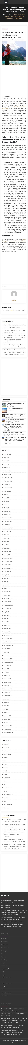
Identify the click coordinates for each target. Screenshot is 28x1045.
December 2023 (8, 558)
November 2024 (8, 521)
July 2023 (6, 575)
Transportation (8, 788)
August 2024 (7, 531)
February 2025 (7, 511)
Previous (4, 286)
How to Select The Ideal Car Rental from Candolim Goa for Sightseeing (15, 326)
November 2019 (8, 689)
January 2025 (7, 514)
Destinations (7, 754)
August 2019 (7, 699)
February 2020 (7, 679)
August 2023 (7, 571)
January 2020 (7, 682)
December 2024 (8, 518)
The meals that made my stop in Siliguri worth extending (14, 331)
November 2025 (8, 481)
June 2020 (6, 669)
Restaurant (7, 777)
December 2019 (8, 685)
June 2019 (6, 705)
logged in (12, 310)
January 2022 (7, 632)
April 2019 (6, 709)
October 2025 (7, 484)
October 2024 (7, 524)
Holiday (6, 767)
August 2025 (7, 491)
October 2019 (7, 692)
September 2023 (8, 568)
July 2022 (6, 612)
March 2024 (7, 548)
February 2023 (7, 591)
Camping (6, 747)
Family (5, 757)
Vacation (6, 808)
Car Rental (6, 751)
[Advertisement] (14, 80)
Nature (5, 774)
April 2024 (6, 544)
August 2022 (7, 608)
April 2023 (6, 585)
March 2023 (7, 588)
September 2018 (8, 732)
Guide (5, 764)
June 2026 (6, 461)
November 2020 (8, 659)
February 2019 (7, 716)
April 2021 (6, 655)
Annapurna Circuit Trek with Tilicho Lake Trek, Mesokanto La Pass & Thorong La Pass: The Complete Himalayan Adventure (15, 339)
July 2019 (6, 702)
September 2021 (8, 645)
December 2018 (8, 722)
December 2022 (8, 598)
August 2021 (7, 648)
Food (5, 761)
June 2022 (6, 615)
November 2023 (8, 561)
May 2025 (6, 501)
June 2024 (6, 538)
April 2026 (6, 464)
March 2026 (7, 467)
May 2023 (6, 581)
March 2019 (7, 712)
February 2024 (7, 551)
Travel (5, 29)
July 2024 (6, 534)
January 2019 (7, 719)
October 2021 (7, 642)
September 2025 (8, 487)
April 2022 (6, 622)
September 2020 (8, 662)
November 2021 (8, 638)
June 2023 (6, 578)
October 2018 (7, 729)
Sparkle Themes (16, 1042)
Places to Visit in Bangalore (15, 408)
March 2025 (7, 508)
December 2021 (8, 635)
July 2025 (6, 494)
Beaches (6, 744)
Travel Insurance (8, 794)
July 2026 (6, 457)
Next (24, 286)
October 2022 (7, 602)
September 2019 (8, 695)
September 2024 (8, 528)
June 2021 (6, 652)
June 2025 (6, 498)
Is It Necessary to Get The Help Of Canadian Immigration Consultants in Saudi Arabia (13, 35)
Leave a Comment (19, 39)
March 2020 (7, 675)
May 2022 (6, 618)
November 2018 (8, 726)
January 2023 (7, 595)
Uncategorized (8, 804)
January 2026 (7, 474)
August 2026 (7, 454)
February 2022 (7, 628)
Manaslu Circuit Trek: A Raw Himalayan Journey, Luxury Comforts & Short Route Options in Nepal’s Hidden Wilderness (14, 352)
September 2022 (8, 605)
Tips (5, 781)
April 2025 (6, 504)
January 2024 (7, 555)
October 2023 (7, 565)
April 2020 (6, 672)
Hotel (5, 771)
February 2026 (7, 471)
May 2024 (6, 541)
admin (12, 39)
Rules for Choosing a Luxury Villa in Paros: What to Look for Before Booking (14, 346)
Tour (5, 784)
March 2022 (7, 625)
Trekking (6, 798)
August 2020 (7, 665)
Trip (5, 801)
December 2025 (8, 477)
